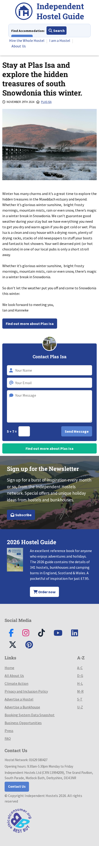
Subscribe (23, 515)
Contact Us (17, 786)
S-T (79, 699)
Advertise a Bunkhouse (22, 707)
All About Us (14, 675)
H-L (80, 683)
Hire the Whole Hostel (26, 40)
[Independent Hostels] (49, 12)
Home (9, 667)
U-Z (80, 707)
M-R (80, 691)
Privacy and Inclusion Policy (26, 691)
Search (58, 30)
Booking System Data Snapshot (30, 715)
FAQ (8, 738)
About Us (19, 46)
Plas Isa (46, 102)
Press (9, 730)
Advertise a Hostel (19, 699)
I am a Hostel (59, 40)
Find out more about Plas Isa (30, 323)
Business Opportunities (23, 722)
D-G (80, 675)
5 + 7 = (12, 431)
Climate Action (16, 683)
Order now (46, 592)
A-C (80, 667)
